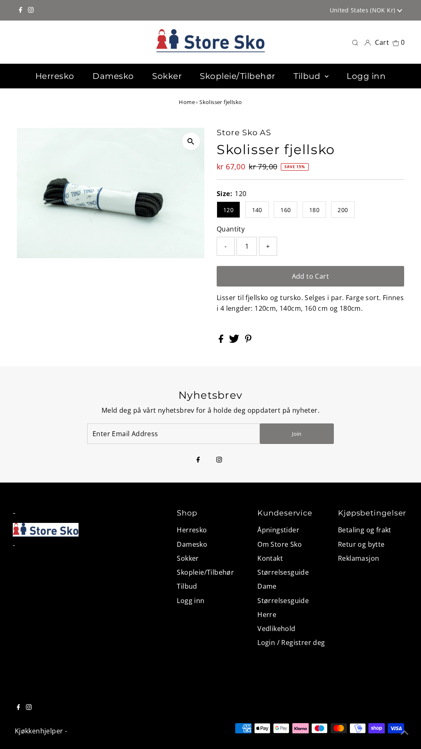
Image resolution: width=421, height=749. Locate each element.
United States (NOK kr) (363, 10)
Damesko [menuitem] (113, 76)
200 (343, 210)
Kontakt (270, 558)
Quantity (231, 228)
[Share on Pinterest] (248, 340)
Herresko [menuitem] (54, 76)
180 (314, 210)
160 (285, 210)
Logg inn (190, 600)
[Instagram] (31, 10)
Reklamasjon (358, 558)
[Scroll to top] (404, 732)
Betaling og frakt (364, 529)
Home (187, 102)
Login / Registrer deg (291, 642)
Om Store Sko (279, 544)
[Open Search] (355, 42)
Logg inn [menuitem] (366, 76)
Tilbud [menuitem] (308, 76)
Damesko (192, 544)
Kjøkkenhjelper (39, 730)
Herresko (192, 529)
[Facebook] (20, 10)
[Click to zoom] (191, 141)
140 (257, 210)
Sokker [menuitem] (167, 76)
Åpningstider (278, 529)
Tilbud (187, 586)
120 (228, 210)
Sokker (188, 558)
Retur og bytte (361, 544)
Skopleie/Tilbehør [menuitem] (237, 76)
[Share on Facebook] (222, 340)
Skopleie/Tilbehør (205, 572)
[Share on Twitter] (235, 340)
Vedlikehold (276, 628)
